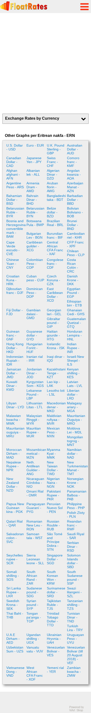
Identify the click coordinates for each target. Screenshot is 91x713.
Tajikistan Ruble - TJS (54, 605)
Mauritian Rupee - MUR (33, 432)
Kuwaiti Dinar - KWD (11, 386)
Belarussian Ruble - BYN (35, 212)
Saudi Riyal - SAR (75, 536)
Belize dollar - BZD (52, 212)
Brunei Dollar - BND (72, 225)
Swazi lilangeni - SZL (74, 592)
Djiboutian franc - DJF (15, 291)
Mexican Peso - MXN (53, 432)
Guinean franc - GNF (12, 335)
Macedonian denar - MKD (56, 407)
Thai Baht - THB (14, 615)
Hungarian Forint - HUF (34, 348)
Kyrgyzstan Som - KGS (35, 384)
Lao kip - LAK (53, 384)
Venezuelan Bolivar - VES (56, 651)
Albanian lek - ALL (33, 172)
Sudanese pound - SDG (34, 592)
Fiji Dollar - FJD (14, 312)
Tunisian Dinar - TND (73, 617)
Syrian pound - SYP (32, 605)
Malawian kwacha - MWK (13, 419)
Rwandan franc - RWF (74, 525)
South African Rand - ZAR (31, 577)
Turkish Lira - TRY (75, 628)
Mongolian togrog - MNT (75, 441)
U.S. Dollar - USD (14, 147)
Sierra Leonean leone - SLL (35, 559)
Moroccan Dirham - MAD (14, 453)
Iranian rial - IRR (34, 358)
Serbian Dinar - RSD (73, 546)
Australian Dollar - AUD (74, 149)
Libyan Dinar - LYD (15, 405)
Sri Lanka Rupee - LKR (13, 592)
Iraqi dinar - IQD (56, 358)
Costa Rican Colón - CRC (72, 265)
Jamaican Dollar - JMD (13, 373)
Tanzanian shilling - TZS (75, 605)
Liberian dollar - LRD (73, 394)
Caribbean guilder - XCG (34, 246)
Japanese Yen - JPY (33, 160)
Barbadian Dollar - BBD (75, 199)
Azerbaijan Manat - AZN (75, 187)
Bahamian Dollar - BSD (14, 199)
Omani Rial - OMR (34, 493)
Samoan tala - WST (34, 536)
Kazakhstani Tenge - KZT (56, 373)
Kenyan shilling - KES (73, 373)
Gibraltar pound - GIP (53, 323)
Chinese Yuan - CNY (12, 263)
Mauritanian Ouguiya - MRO (76, 419)
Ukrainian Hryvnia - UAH (54, 638)
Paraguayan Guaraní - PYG (35, 508)
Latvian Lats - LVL (75, 384)
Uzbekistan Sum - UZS (14, 649)
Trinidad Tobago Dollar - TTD (53, 619)
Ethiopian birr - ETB (74, 303)
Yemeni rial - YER (55, 670)
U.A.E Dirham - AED (13, 638)
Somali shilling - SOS (12, 575)
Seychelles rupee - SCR (14, 559)
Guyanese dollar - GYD (34, 335)
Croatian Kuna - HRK (12, 280)
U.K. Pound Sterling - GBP (55, 149)
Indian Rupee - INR (73, 348)
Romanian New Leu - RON (34, 525)
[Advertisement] (45, 63)
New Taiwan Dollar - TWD (52, 468)
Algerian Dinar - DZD (53, 174)
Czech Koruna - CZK (53, 280)
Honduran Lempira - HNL (74, 335)
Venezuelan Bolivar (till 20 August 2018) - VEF (76, 655)
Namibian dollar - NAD (74, 453)
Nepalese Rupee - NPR (13, 466)
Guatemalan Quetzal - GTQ (76, 323)
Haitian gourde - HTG (53, 335)
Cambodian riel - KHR (76, 235)
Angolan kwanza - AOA (74, 174)
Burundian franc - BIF (55, 235)
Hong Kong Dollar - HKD (15, 348)
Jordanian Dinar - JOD (34, 373)
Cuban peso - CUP (35, 278)
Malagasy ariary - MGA (74, 407)
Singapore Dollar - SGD (55, 559)
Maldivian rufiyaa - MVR (54, 419)
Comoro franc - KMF (73, 162)
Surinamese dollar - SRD (56, 592)
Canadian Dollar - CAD (13, 162)
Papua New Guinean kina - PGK (15, 508)
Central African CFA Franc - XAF (55, 248)
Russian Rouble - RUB (53, 525)
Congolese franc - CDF (55, 263)
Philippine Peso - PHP (76, 506)
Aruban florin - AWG (52, 187)
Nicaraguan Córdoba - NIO (35, 482)
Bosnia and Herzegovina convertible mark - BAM (15, 228)
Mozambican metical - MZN (35, 453)
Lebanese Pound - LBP (34, 394)
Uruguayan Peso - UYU (75, 638)
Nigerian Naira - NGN (53, 482)
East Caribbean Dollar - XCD (55, 294)
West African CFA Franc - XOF (34, 673)
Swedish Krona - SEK (12, 605)
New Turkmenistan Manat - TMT (76, 468)
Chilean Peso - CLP (75, 253)
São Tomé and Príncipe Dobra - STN (54, 541)
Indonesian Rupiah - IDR (14, 360)
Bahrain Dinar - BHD (32, 199)
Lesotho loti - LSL (56, 392)
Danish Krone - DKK (72, 280)
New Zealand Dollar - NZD (12, 484)
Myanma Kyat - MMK (53, 453)
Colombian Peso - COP (34, 263)
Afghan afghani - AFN (13, 174)
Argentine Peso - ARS (15, 185)
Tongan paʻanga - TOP (33, 617)
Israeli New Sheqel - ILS (75, 360)
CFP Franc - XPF (75, 244)
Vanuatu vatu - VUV (34, 649)
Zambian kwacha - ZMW (74, 671)
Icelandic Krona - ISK (56, 346)
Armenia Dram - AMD (32, 187)
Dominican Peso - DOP (34, 292)
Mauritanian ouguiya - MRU (15, 432)
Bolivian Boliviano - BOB (75, 212)
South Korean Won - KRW (52, 577)
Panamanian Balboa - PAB (76, 495)
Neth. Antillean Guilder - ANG (33, 468)
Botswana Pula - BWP (35, 223)
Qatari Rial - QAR (14, 523)
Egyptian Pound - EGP (73, 292)
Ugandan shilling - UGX (33, 638)
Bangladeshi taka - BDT (56, 198)
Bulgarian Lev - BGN (34, 235)
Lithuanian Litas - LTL (34, 405)
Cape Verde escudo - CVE (13, 248)
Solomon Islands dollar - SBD (74, 561)
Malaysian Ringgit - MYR (34, 419)
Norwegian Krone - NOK (75, 482)
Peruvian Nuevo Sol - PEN (55, 508)
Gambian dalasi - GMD (33, 314)
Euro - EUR (35, 145)
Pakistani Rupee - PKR (54, 495)
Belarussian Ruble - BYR (15, 212)
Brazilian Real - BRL (55, 223)
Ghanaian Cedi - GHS (75, 312)
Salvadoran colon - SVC (15, 538)
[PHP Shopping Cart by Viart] (79, 711)
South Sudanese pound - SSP (75, 577)
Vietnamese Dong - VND (15, 671)
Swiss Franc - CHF (52, 162)
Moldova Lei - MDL (74, 430)
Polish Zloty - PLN (76, 514)
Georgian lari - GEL (54, 312)
